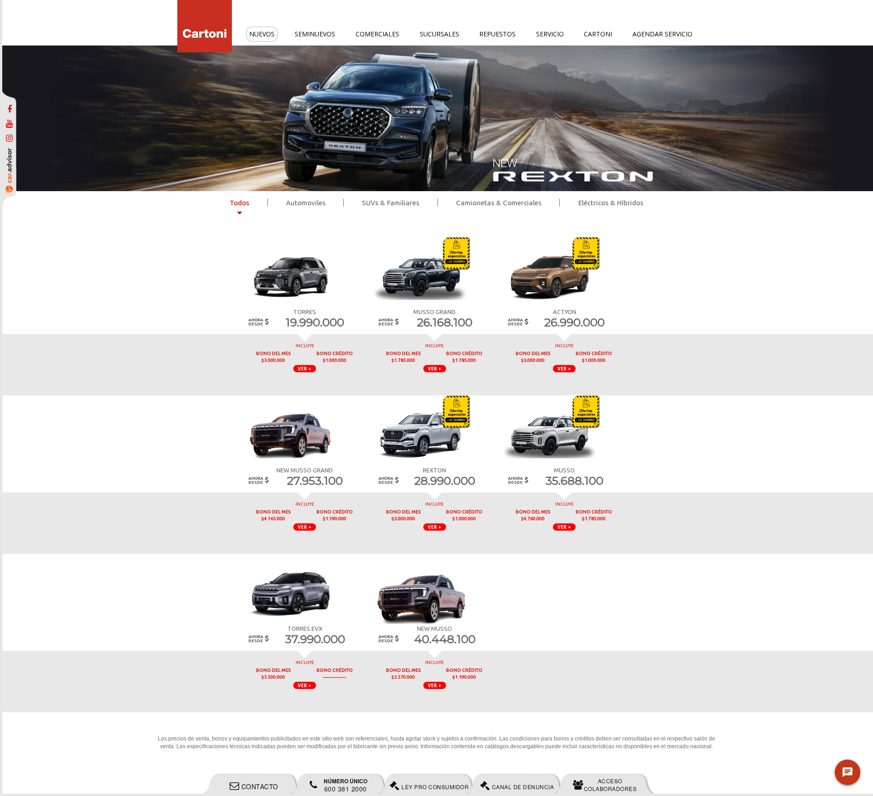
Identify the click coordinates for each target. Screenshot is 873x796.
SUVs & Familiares (390, 203)
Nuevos (262, 34)
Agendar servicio (662, 34)
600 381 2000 (345, 785)
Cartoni (598, 34)
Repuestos (497, 34)
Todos (239, 203)
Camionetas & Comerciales (499, 203)
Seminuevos (315, 34)
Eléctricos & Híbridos (610, 203)
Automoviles (306, 203)
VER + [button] (304, 368)
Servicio (550, 34)
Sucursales (439, 34)
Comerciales (377, 34)
